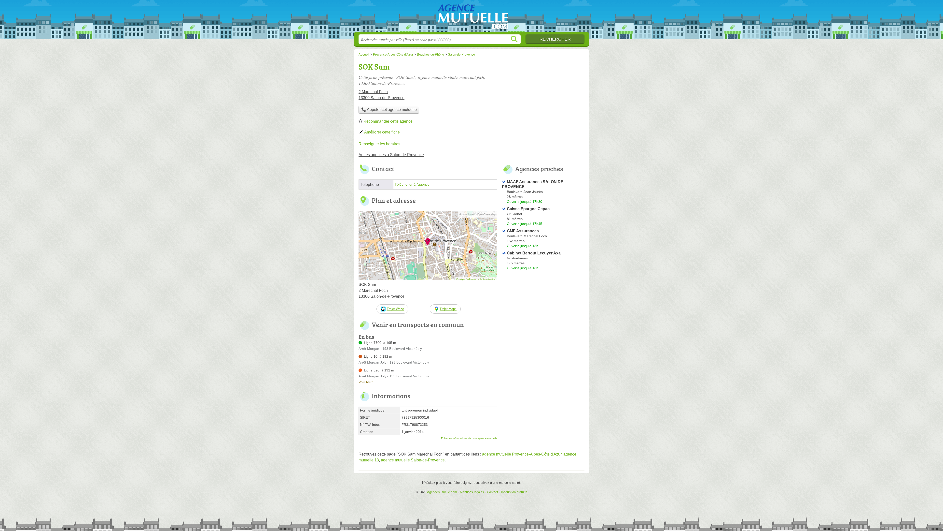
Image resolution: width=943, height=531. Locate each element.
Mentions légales (472, 492)
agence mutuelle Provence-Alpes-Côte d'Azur (521, 454)
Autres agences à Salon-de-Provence (391, 155)
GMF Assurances (523, 231)
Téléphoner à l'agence (412, 184)
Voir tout (366, 382)
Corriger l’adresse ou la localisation (476, 279)
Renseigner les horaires (379, 144)
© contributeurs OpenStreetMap (477, 214)
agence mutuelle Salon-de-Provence (413, 460)
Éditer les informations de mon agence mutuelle (469, 438)
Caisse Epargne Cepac (528, 209)
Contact (492, 492)
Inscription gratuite (514, 492)
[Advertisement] (543, 94)
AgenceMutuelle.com (471, 17)
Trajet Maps (448, 309)
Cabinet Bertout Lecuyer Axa (534, 253)
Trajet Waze (395, 309)
